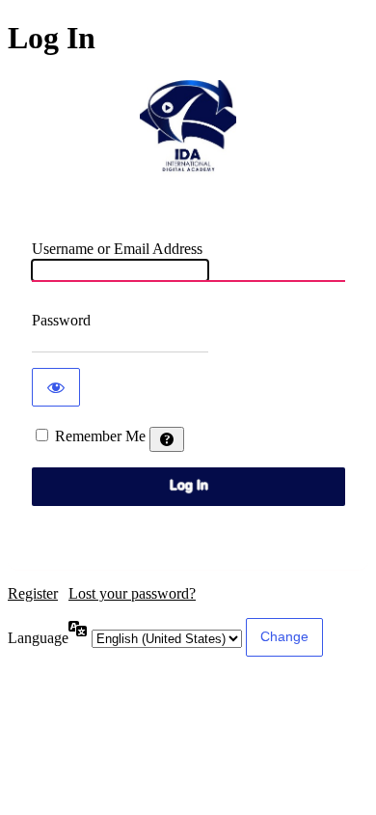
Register (33, 593)
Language (38, 638)
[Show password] (56, 387)
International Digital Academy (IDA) (188, 128)
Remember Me (100, 436)
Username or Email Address (117, 248)
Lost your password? (132, 593)
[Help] (166, 439)
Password (61, 320)
